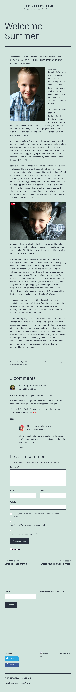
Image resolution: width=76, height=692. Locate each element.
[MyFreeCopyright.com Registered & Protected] (55, 655)
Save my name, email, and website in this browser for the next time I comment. (37, 515)
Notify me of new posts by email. (24, 534)
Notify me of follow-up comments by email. (28, 525)
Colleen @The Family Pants (32, 385)
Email (42, 490)
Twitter (12, 658)
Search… (8, 592)
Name (13, 490)
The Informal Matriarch (38, 5)
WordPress (25, 683)
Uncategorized (61, 362)
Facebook (13, 665)
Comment (14, 467)
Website (13, 502)
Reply (12, 419)
